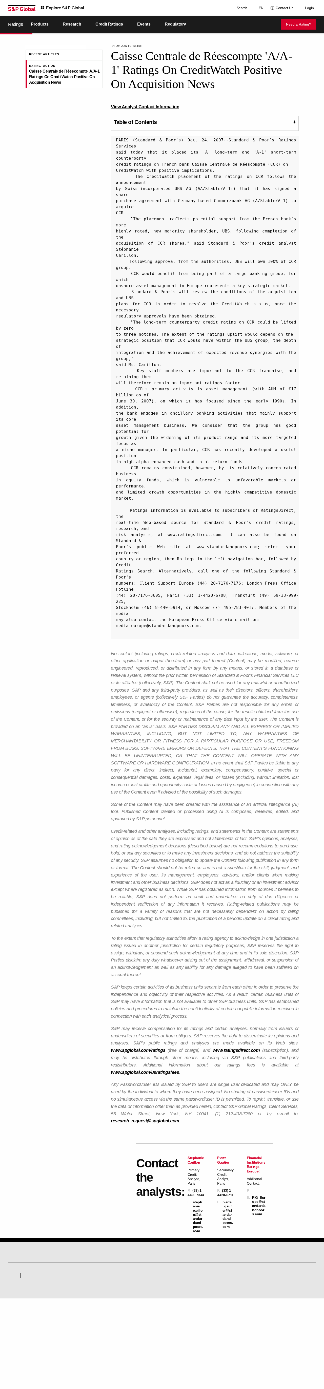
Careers (250, 1317)
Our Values (15, 1317)
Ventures (14, 1332)
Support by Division (179, 1325)
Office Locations (177, 1339)
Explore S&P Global (65, 8)
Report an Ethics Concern (183, 1332)
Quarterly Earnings (100, 1332)
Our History (16, 1325)
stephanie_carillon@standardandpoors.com (198, 1216)
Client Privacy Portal (206, 1361)
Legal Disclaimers (106, 1361)
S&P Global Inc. (25, 1299)
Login (309, 8)
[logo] (21, 8)
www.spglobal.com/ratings (138, 1050)
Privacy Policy (178, 1361)
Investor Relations (99, 1317)
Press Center (17, 1339)
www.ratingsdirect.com (236, 1050)
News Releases (98, 1325)
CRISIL (171, 1284)
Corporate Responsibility (262, 1325)
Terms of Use (132, 1361)
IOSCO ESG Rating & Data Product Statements (277, 1339)
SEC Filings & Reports (102, 1339)
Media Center (96, 1284)
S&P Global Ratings (30, 1265)
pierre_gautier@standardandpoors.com (227, 1214)
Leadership (253, 1332)
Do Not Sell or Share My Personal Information (255, 1361)
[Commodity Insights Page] (165, 1244)
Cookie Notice (155, 1361)
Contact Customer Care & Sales (188, 1317)
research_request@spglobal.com (145, 1120)
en (260, 8)
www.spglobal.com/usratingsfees (145, 1072)
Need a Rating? (298, 24)
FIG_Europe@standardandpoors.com (259, 1205)
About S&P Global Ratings (26, 1284)
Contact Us (283, 8)
